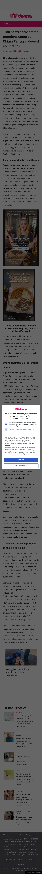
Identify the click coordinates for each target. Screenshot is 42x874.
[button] (21, 434)
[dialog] (21, 437)
